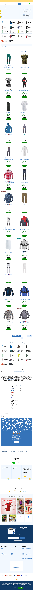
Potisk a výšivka (3, 553)
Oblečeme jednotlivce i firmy (27, 9)
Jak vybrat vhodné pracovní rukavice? (27, 548)
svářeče (10, 373)
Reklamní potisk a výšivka (26, 14)
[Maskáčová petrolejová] (22, 66)
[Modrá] (8, 158)
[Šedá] (7, 181)
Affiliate (12, 553)
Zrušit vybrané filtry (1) (4, 46)
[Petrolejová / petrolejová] (7, 228)
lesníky (12, 373)
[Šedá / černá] (6, 134)
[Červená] (8, 134)
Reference (12, 549)
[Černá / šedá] (7, 66)
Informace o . (16, 540)
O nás (12, 548)
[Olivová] (25, 204)
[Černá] (7, 158)
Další (31, 51)
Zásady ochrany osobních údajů (5, 554)
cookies (19, 584)
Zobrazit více (2, 16)
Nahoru (29, 335)
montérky (15, 372)
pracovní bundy (19, 372)
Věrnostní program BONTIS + (4, 555)
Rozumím (20, 587)
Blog (11, 552)
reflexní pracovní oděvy (11, 379)
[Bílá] (7, 134)
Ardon (21, 371)
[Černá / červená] (23, 89)
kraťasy (25, 372)
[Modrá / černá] (25, 89)
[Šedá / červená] (6, 228)
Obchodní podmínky (3, 549)
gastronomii (7, 373)
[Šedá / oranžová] (23, 134)
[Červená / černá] (9, 66)
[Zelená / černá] (24, 134)
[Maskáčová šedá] (25, 66)
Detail (8, 73)
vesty (23, 372)
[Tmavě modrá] (9, 181)
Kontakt (2, 548)
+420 (15, 564)
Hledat (19, 3)
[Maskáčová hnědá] (23, 66)
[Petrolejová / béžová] (7, 321)
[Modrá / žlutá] (9, 321)
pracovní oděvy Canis (17, 371)
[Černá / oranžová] (8, 66)
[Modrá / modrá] (6, 66)
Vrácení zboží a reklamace (4, 552)
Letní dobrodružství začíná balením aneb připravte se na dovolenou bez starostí (27, 555)
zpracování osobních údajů (18, 540)
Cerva (23, 371)
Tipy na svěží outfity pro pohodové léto (27, 558)
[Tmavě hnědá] (8, 298)
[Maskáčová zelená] (26, 66)
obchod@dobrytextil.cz (16, 567)
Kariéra (12, 554)
